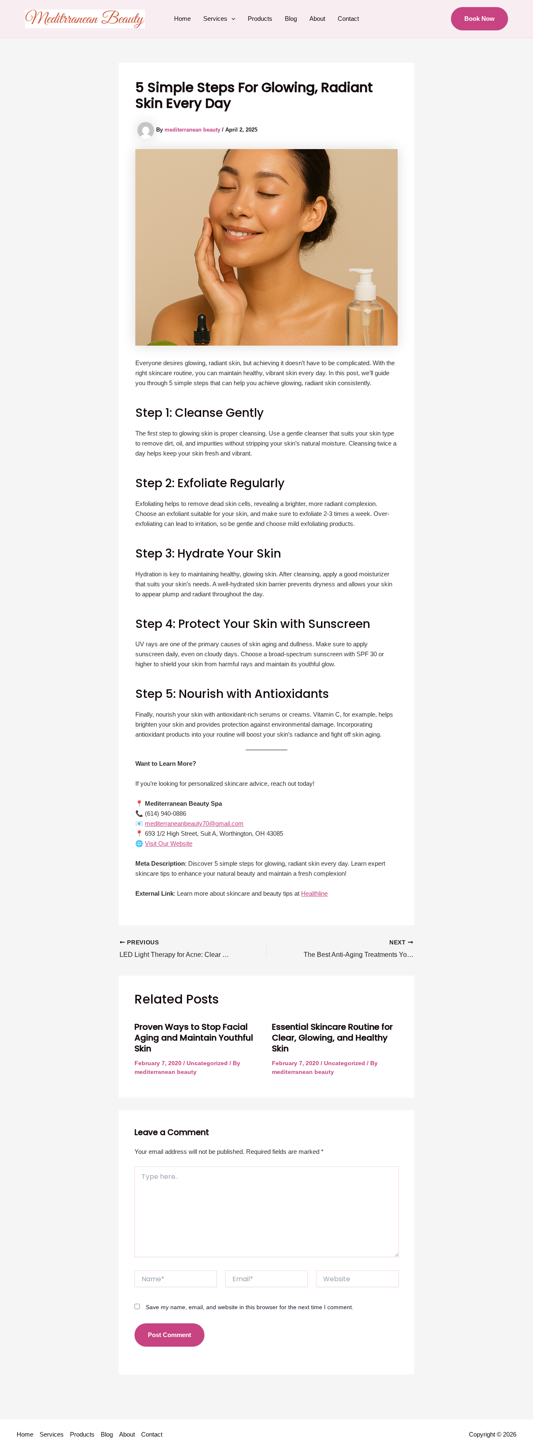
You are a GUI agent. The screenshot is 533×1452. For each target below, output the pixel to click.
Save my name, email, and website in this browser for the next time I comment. (250, 1307)
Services (215, 18)
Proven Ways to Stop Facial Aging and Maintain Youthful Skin (193, 1037)
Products (260, 18)
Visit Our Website (168, 843)
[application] (231, 19)
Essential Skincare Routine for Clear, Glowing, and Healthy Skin (332, 1037)
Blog (291, 18)
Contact (348, 18)
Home (182, 18)
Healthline (314, 893)
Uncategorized (207, 1063)
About (317, 18)
